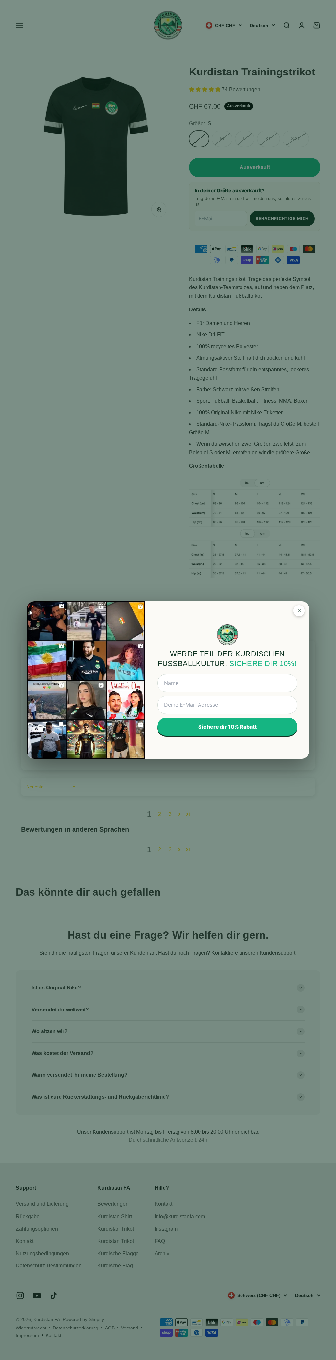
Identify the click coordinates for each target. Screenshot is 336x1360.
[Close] (298, 610)
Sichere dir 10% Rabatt (227, 726)
